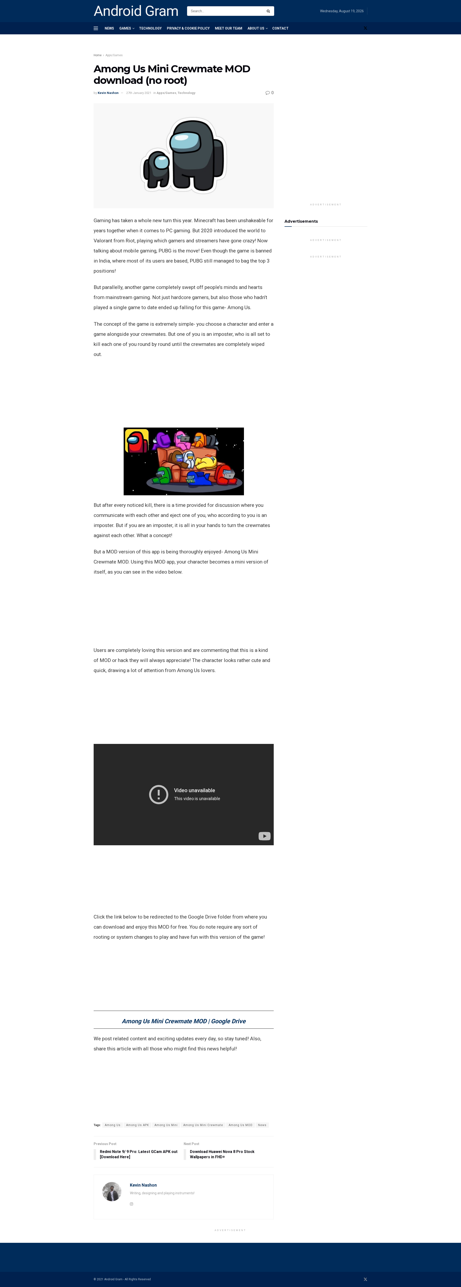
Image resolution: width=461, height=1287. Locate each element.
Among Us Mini (166, 1125)
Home (98, 55)
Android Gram (136, 11)
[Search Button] (269, 11)
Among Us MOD (241, 1125)
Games (125, 28)
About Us (256, 28)
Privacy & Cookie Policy (188, 28)
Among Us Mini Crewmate (203, 1125)
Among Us (113, 1125)
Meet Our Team (228, 28)
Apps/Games (114, 55)
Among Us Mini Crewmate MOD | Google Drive (184, 1021)
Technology (150, 28)
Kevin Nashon (108, 93)
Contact (280, 28)
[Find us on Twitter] (365, 28)
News (109, 28)
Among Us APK (137, 1125)
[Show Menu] (96, 28)
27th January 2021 (138, 93)
